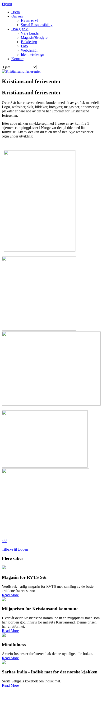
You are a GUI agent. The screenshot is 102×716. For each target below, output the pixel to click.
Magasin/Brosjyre (34, 37)
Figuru (7, 4)
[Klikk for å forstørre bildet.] (21, 71)
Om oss (17, 16)
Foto (24, 46)
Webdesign (29, 50)
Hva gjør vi (19, 29)
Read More (10, 595)
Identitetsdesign (32, 55)
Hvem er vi (29, 20)
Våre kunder (30, 33)
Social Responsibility (36, 25)
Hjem (15, 12)
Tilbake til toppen (15, 549)
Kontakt (17, 59)
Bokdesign (29, 42)
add (4, 541)
